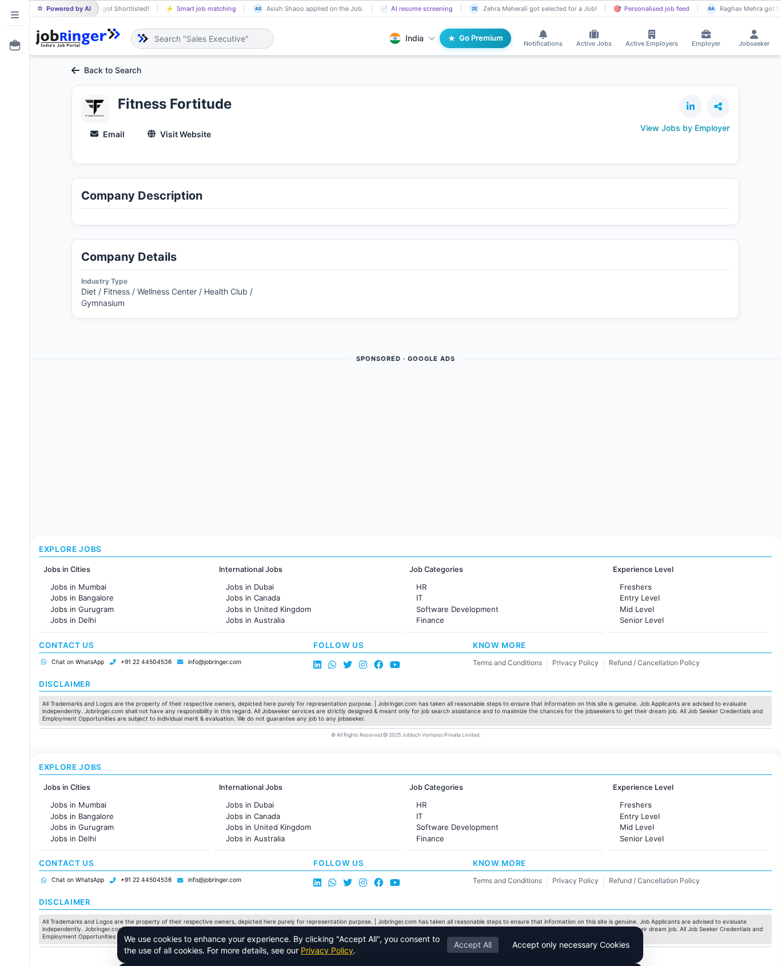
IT (419, 597)
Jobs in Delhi (73, 620)
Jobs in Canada (253, 597)
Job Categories (436, 569)
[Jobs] (11, 45)
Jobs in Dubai (250, 586)
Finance (430, 620)
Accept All (473, 944)
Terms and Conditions (507, 662)
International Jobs (250, 569)
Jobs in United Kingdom (268, 609)
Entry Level (640, 597)
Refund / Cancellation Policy (654, 662)
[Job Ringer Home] (78, 38)
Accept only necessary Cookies (570, 944)
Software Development (457, 609)
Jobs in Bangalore (82, 597)
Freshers (636, 586)
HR (421, 586)
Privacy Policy (575, 662)
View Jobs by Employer (685, 128)
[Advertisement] (373, 449)
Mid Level (637, 609)
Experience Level (643, 569)
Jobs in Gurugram (82, 609)
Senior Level (642, 620)
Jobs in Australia (255, 620)
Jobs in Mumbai (78, 586)
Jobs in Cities (66, 569)
